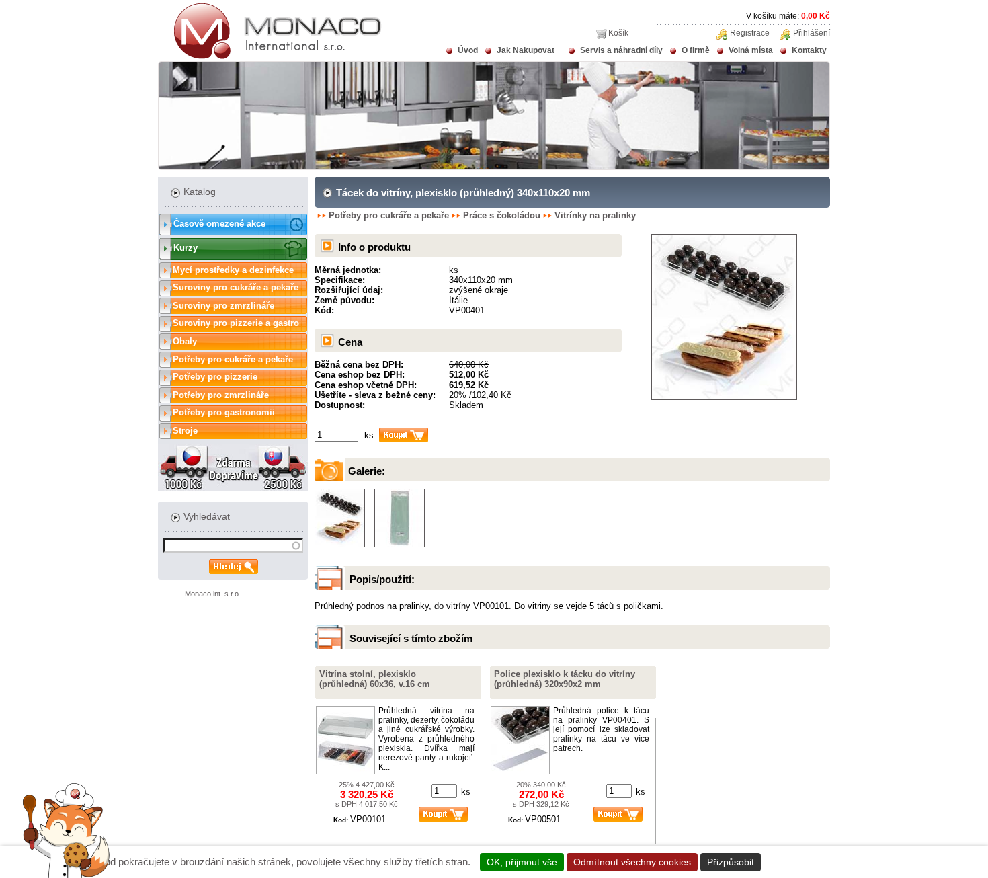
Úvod (468, 50)
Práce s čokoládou (501, 215)
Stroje (185, 431)
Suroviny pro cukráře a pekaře (235, 287)
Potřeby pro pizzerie (215, 377)
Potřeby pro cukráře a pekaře (233, 359)
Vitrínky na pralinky (595, 215)
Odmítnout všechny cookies (632, 861)
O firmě (696, 50)
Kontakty (809, 50)
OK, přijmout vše (522, 861)
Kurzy (185, 248)
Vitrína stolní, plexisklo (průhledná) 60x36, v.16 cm (374, 679)
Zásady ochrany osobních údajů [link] (836, 861)
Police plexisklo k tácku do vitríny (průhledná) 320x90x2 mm (564, 679)
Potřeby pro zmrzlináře (221, 395)
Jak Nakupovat (525, 50)
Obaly (185, 341)
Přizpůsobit (730, 861)
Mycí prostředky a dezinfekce (233, 270)
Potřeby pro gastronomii (224, 412)
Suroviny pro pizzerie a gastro (236, 323)
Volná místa (751, 50)
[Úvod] (270, 56)
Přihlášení (811, 33)
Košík (618, 33)
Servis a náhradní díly (621, 50)
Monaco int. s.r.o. (213, 594)
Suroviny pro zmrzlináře (223, 306)
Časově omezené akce (219, 223)
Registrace (750, 33)
